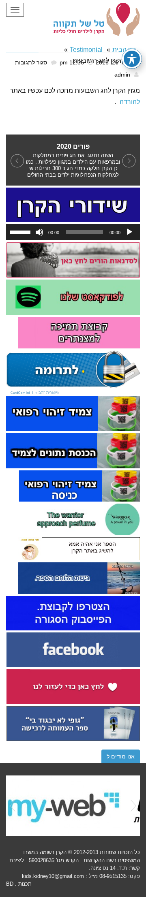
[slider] (21, 231)
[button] (16, 160)
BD (9, 884)
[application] (73, 232)
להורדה (130, 101)
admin (122, 75)
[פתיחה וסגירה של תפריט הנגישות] (132, 58)
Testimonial (86, 49)
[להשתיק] (39, 232)
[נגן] (129, 232)
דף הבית (124, 49)
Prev (12, 805)
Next (133, 805)
